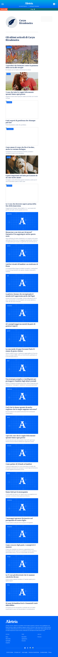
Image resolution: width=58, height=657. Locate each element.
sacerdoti (9, 47)
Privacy (49, 652)
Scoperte (8, 642)
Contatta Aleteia (43, 652)
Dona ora (3, 9)
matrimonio (9, 389)
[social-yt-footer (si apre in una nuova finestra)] (25, 648)
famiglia (8, 556)
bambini (9, 246)
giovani (8, 330)
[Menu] (9, 4)
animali (8, 157)
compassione (10, 129)
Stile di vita (8, 638)
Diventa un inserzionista (34, 652)
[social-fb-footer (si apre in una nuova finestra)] (27, 648)
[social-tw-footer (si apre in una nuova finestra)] (30, 648)
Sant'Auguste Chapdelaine (34, 6)
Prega (32, 9)
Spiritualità (8, 640)
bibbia (8, 585)
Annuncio (24, 640)
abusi (8, 360)
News (7, 636)
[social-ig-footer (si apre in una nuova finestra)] (33, 648)
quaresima (9, 185)
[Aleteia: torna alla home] (29, 3)
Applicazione (24, 638)
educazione (9, 305)
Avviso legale (24, 652)
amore (8, 417)
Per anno (39, 636)
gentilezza (9, 102)
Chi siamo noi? (17, 652)
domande (9, 445)
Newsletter (24, 636)
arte (8, 275)
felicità (8, 74)
